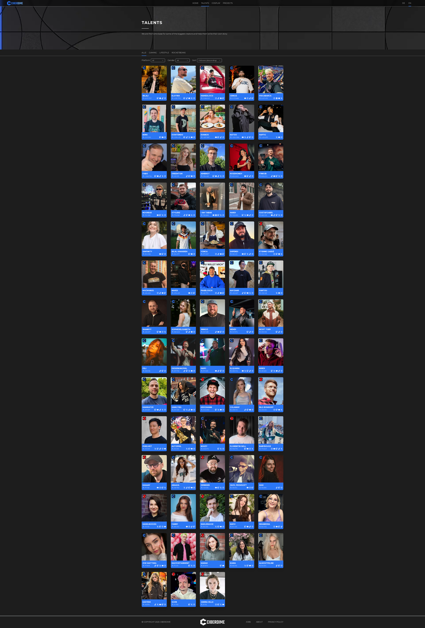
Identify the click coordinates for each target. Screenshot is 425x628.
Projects (228, 3)
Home (195, 3)
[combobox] (158, 60)
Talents (205, 3)
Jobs (248, 622)
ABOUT (259, 622)
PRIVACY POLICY (275, 622)
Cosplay (216, 3)
